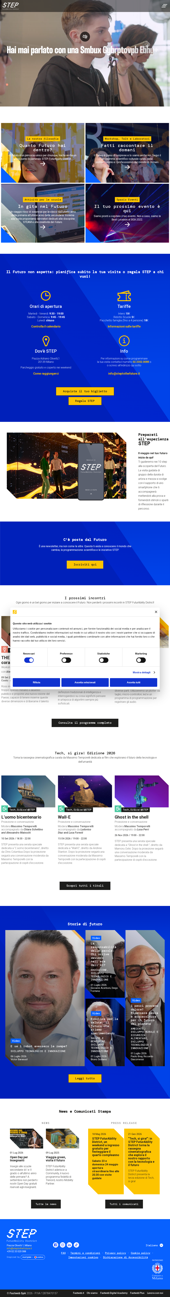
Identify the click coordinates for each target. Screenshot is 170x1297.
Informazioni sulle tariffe (124, 326)
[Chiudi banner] (156, 612)
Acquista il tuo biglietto (85, 391)
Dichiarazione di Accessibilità (125, 1257)
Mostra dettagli (142, 672)
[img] (10, 6)
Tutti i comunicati (124, 1204)
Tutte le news (46, 1204)
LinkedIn (69, 1245)
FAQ (63, 1253)
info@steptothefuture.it (124, 373)
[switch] (66, 660)
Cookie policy (140, 1253)
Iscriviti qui (85, 564)
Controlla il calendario (46, 326)
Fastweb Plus (137, 1293)
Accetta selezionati (85, 682)
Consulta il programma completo (84, 723)
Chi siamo (92, 1293)
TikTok (76, 1245)
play (85, 37)
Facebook (55, 1245)
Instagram (62, 1245)
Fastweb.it (78, 1293)
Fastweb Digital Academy (114, 1293)
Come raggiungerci (46, 373)
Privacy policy (115, 1253)
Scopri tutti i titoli (84, 886)
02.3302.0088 (141, 361)
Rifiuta (36, 682)
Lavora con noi (155, 1293)
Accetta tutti (133, 682)
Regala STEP (85, 401)
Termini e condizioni (85, 1253)
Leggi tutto (85, 1078)
